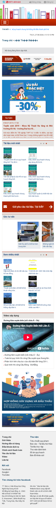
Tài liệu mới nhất (11, 143)
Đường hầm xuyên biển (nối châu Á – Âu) (21, 320)
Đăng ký (49, 2)
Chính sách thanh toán (12, 450)
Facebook (6, 469)
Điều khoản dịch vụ (10, 447)
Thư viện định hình (38, 450)
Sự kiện (8, 118)
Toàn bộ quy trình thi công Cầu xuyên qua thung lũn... (27, 358)
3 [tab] (46, 143)
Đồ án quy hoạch (37, 452)
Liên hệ (5, 460)
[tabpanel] (16, 173)
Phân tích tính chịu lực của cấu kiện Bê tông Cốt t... (27, 361)
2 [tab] (43, 143)
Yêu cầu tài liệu (8, 453)
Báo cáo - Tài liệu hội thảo (41, 444)
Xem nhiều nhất (11, 254)
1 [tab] (41, 143)
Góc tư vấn (8, 216)
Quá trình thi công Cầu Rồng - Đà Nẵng (21, 365)
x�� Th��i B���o (26, 40)
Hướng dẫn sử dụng (11, 443)
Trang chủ (7, 40)
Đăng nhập (36, 2)
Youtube (6, 475)
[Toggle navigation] (4, 22)
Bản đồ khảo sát (37, 455)
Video (4, 457)
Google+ (5, 472)
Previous (1, 173)
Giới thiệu (6, 440)
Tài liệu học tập (36, 447)
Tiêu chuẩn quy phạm (39, 441)
